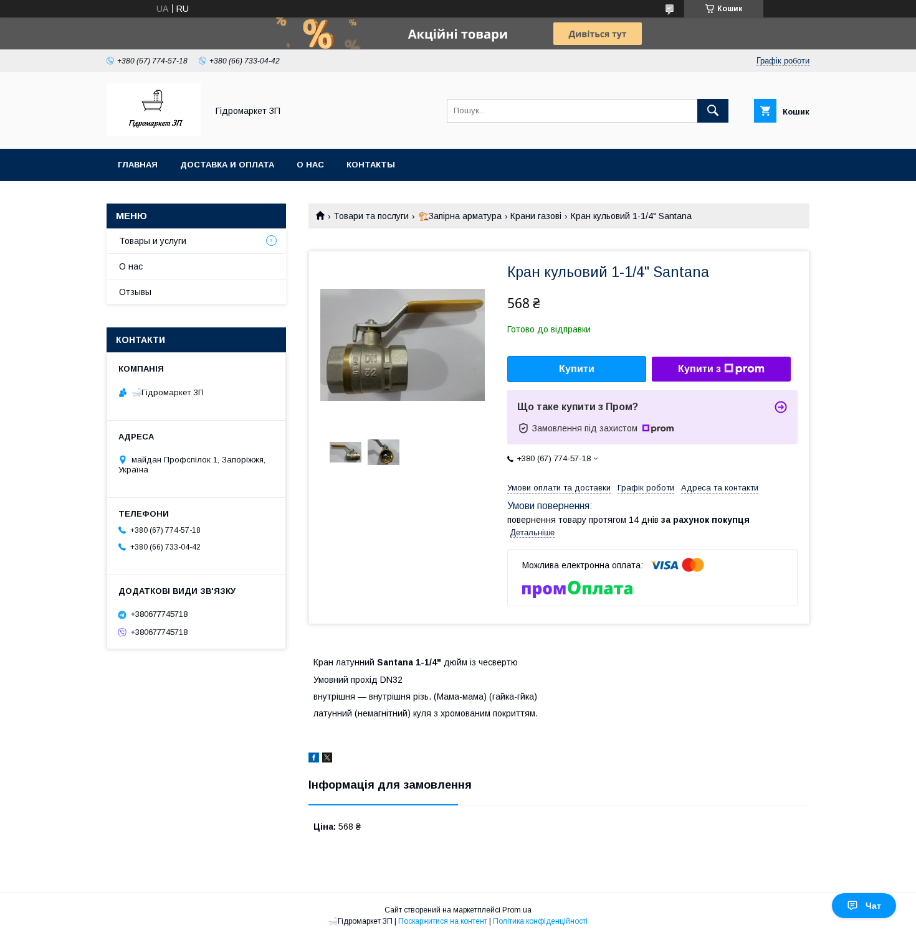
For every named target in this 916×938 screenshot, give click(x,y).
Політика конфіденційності (540, 921)
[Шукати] (712, 111)
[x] (327, 759)
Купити (576, 368)
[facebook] (313, 759)
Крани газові (535, 216)
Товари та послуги (371, 216)
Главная (138, 164)
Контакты (370, 164)
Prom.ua (517, 910)
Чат (873, 906)
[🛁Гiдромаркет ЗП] (154, 133)
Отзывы (135, 292)
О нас (310, 164)
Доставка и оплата (227, 164)
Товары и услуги (152, 241)
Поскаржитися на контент (442, 921)
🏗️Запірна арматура (460, 216)
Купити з (699, 368)
